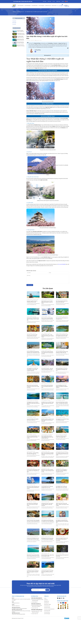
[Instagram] (61, 598)
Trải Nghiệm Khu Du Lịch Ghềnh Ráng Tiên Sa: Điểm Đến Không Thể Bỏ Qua (33, 403)
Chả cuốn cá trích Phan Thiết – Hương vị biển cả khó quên (32, 335)
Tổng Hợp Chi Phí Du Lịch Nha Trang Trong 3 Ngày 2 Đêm (61, 436)
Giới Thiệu (44, 1)
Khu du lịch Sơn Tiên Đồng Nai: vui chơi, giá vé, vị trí (20, 45)
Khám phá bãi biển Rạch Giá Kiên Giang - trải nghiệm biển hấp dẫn (62, 403)
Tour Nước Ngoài (27, 5)
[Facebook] (57, 598)
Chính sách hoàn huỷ (47, 607)
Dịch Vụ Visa (54, 5)
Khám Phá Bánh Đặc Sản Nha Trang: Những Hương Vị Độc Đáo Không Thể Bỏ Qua (47, 437)
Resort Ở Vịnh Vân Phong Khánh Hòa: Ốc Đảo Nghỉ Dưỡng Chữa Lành (47, 386)
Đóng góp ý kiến (46, 601)
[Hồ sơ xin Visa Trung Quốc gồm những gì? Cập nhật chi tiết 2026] (14, 42)
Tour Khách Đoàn (34, 5)
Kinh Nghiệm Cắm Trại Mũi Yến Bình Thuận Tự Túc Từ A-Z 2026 (61, 487)
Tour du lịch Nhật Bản (62, 264)
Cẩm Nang (49, 1)
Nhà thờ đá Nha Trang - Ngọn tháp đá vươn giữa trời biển (47, 555)
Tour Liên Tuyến (41, 5)
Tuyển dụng (46, 599)
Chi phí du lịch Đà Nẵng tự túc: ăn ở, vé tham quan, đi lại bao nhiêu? (33, 539)
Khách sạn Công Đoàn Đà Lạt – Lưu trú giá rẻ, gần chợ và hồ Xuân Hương (33, 437)
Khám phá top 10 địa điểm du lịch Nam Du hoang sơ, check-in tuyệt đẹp (33, 318)
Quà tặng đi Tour (46, 602)
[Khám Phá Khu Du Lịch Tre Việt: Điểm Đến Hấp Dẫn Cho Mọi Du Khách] (14, 33)
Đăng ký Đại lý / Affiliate (47, 604)
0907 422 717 (18, 605)
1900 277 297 (14, 605)
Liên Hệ (63, 1)
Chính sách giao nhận (47, 610)
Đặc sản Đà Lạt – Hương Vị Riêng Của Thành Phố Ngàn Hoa (32, 453)
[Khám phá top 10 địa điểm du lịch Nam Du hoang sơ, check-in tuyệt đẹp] (14, 39)
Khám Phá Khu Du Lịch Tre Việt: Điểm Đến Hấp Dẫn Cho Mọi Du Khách (47, 302)
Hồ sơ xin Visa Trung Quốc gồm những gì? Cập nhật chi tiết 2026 (47, 318)
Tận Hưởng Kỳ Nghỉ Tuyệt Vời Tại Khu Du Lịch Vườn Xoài (61, 302)
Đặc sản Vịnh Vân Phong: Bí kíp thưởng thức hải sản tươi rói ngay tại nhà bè (33, 386)
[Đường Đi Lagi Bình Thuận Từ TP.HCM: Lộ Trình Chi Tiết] (14, 31)
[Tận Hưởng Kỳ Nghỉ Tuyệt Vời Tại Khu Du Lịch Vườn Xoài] (14, 36)
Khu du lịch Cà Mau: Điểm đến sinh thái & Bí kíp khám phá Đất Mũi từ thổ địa (33, 487)
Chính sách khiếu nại (47, 612)
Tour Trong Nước (20, 5)
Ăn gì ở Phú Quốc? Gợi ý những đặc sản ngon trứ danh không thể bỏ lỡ (33, 521)
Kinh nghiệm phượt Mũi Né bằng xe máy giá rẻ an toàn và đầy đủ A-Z (47, 521)
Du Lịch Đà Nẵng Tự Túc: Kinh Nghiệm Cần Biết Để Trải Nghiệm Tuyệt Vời (62, 386)
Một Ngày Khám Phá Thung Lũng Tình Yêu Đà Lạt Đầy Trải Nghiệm (47, 539)
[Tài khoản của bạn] (60, 5)
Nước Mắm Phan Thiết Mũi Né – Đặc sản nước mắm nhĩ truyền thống (32, 504)
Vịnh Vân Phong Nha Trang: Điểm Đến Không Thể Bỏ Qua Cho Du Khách (47, 571)
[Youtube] (59, 598)
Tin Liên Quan (48, 288)
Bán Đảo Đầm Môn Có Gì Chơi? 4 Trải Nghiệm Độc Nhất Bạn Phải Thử (62, 369)
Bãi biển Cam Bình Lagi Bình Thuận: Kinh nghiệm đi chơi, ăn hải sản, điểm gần (47, 420)
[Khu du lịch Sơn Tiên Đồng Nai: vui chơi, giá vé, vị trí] (14, 45)
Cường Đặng (38, 50)
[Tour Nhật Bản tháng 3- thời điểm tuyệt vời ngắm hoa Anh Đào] (33, 294)
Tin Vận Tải (14, 24)
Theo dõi (47, 589)
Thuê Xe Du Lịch (48, 5)
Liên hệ (45, 598)
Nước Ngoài (14, 22)
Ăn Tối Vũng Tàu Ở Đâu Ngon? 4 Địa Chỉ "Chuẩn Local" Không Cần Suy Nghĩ (33, 470)
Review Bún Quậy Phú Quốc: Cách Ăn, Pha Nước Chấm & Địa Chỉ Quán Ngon (62, 539)
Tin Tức (53, 1)
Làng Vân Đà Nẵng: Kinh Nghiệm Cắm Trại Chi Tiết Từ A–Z (32, 420)
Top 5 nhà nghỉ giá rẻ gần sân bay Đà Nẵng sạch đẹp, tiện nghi (62, 352)
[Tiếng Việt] (65, 1)
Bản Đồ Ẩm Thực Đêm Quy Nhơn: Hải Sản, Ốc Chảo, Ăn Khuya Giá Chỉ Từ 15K (47, 470)
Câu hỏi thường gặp (47, 613)
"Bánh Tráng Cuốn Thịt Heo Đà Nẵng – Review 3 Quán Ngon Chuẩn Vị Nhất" (62, 504)
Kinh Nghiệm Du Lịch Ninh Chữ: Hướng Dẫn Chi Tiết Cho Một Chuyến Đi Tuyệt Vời (32, 369)
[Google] (63, 598)
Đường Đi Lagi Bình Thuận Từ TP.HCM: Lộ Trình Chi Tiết (32, 302)
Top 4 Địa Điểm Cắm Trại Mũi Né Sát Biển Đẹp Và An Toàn (47, 487)
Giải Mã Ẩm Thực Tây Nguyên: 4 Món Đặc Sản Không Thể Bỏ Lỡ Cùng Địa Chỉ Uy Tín (61, 470)
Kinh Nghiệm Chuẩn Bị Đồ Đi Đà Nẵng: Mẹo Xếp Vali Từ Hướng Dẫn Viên (62, 521)
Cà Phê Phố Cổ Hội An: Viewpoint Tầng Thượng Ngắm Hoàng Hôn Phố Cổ (33, 571)
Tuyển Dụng (58, 1)
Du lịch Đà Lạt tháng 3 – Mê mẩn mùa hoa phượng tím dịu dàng (47, 369)
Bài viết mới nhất (16, 28)
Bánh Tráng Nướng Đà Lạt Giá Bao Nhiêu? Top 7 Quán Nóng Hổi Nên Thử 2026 (47, 453)
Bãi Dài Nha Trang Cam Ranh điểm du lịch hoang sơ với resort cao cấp (33, 555)
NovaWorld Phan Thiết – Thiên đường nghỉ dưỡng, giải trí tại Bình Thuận (47, 335)
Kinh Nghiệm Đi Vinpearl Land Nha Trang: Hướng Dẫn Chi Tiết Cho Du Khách (62, 453)
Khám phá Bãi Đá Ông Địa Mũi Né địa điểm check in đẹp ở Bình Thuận (33, 352)
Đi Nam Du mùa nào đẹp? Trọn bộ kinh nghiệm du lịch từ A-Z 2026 (62, 335)
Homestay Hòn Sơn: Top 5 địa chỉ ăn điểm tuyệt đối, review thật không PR (47, 504)
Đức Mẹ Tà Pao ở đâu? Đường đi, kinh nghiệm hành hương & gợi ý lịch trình (47, 352)
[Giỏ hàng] (61, 5)
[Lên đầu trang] (79, 617)
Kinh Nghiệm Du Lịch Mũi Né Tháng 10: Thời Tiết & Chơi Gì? (62, 420)
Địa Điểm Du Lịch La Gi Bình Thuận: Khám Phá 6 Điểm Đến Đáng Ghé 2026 (47, 403)
